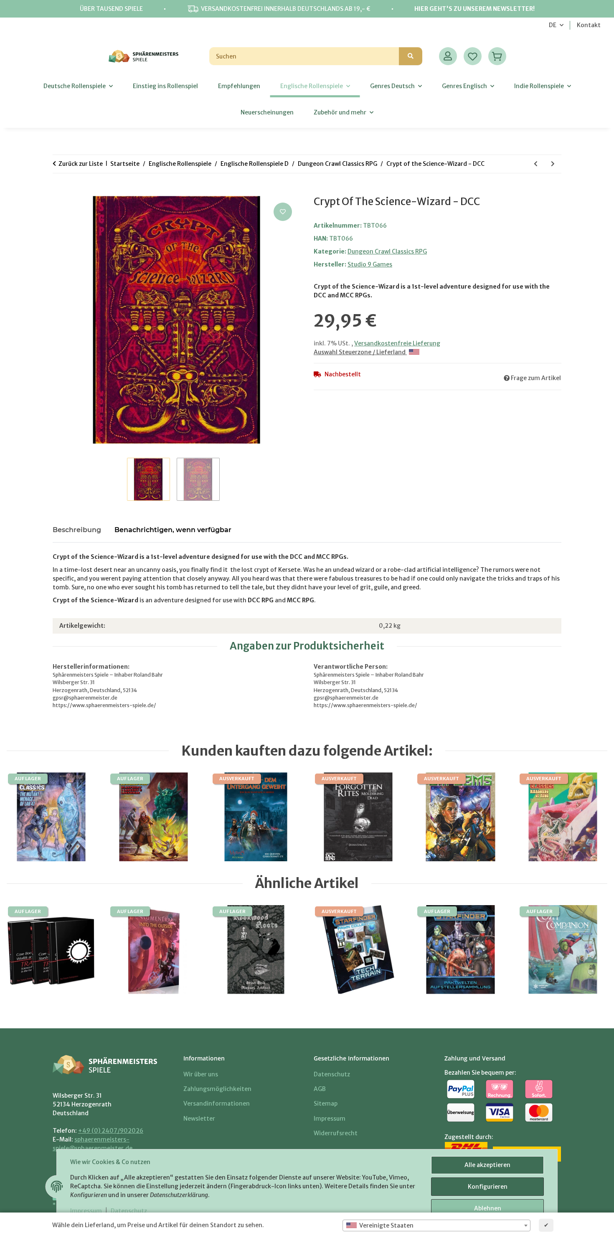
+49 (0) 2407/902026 (110, 1130)
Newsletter (199, 1118)
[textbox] (436, 1225)
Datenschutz (129, 1211)
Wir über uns (200, 1074)
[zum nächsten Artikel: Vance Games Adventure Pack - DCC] (552, 164)
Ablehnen (487, 1208)
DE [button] (552, 25)
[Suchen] (410, 56)
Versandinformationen (216, 1103)
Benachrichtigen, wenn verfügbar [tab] (172, 530)
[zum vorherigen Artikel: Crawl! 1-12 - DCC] (535, 164)
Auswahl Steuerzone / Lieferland (360, 352)
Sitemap (325, 1103)
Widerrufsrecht (336, 1133)
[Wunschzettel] (472, 56)
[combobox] (436, 1225)
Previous (25, 950)
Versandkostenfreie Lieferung (397, 343)
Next (588, 950)
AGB (320, 1089)
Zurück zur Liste (80, 163)
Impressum (86, 1211)
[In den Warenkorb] (59, 191)
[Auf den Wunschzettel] (283, 212)
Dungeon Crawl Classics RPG (387, 251)
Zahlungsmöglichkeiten (217, 1089)
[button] (448, 56)
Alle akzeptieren (487, 1165)
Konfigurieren (487, 1186)
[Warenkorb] (497, 56)
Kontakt (589, 25)
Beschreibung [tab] (77, 530)
